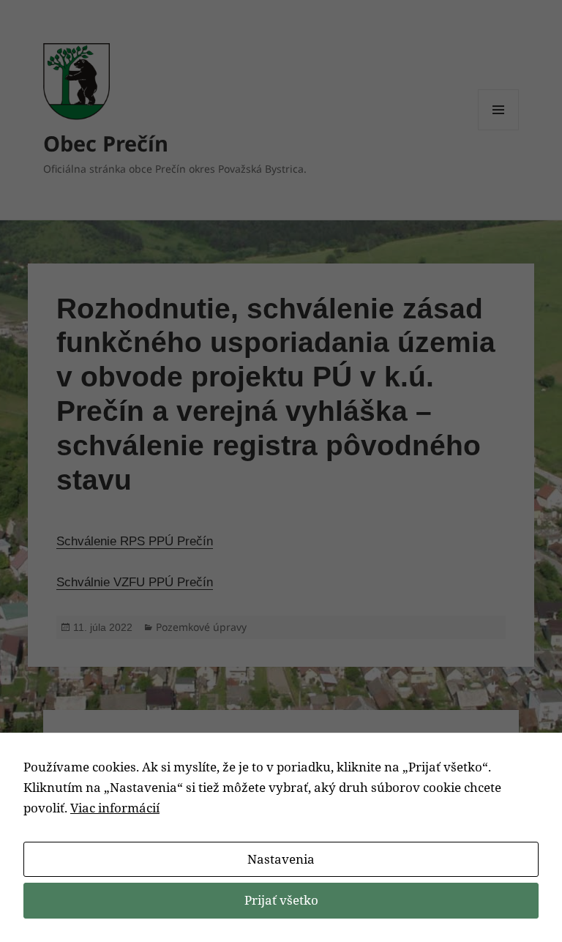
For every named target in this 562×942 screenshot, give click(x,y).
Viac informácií (115, 807)
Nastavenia (281, 859)
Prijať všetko (281, 899)
